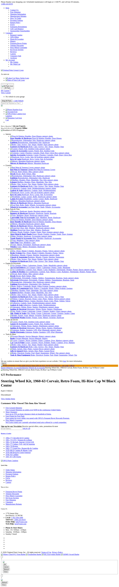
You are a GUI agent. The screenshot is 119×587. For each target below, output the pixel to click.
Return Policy (15, 23)
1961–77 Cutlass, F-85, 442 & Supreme (20, 444)
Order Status (10, 470)
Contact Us (14, 10)
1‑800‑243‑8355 (7, 4)
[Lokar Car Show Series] (17, 78)
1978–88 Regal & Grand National (18, 452)
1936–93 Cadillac (12, 455)
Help (7, 8)
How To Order (15, 18)
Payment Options (16, 20)
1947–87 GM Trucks (13, 457)
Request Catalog (16, 35)
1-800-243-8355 (20, 520)
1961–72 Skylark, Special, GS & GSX (20, 442)
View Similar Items (8, 399)
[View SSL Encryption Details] (51, 554)
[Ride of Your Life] (15, 80)
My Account (10, 60)
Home (3, 368)
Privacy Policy (57, 552)
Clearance (9, 502)
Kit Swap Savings (16, 50)
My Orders (14, 62)
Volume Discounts (17, 45)
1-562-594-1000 (17, 518)
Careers (13, 54)
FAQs (12, 25)
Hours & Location (17, 39)
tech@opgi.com (20, 524)
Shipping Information (18, 14)
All (6, 368)
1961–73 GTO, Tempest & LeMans (19, 440)
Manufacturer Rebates (18, 16)
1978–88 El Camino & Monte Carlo (19, 450)
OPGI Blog (14, 37)
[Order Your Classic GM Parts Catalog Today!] (9, 461)
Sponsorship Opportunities (20, 31)
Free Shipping (15, 12)
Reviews (13, 52)
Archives (13, 58)
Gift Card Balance (17, 29)
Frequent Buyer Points (18, 43)
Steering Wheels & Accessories (33, 368)
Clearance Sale (15, 56)
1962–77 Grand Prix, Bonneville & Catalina (22, 448)
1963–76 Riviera (12, 446)
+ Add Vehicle (18, 101)
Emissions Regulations (18, 27)
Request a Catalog (6, 433)
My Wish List (15, 64)
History (13, 41)
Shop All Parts (7, 101)
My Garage (6, 91)
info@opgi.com (21, 522)
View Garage (6, 93)
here (64, 361)
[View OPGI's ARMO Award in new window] (70, 554)
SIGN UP (26, 429)
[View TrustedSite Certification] (34, 554)
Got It (4, 363)
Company (9, 33)
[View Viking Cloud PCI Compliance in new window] (13, 554)
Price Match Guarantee (18, 48)
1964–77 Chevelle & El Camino (17, 438)
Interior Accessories (15, 368)
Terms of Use (46, 552)
